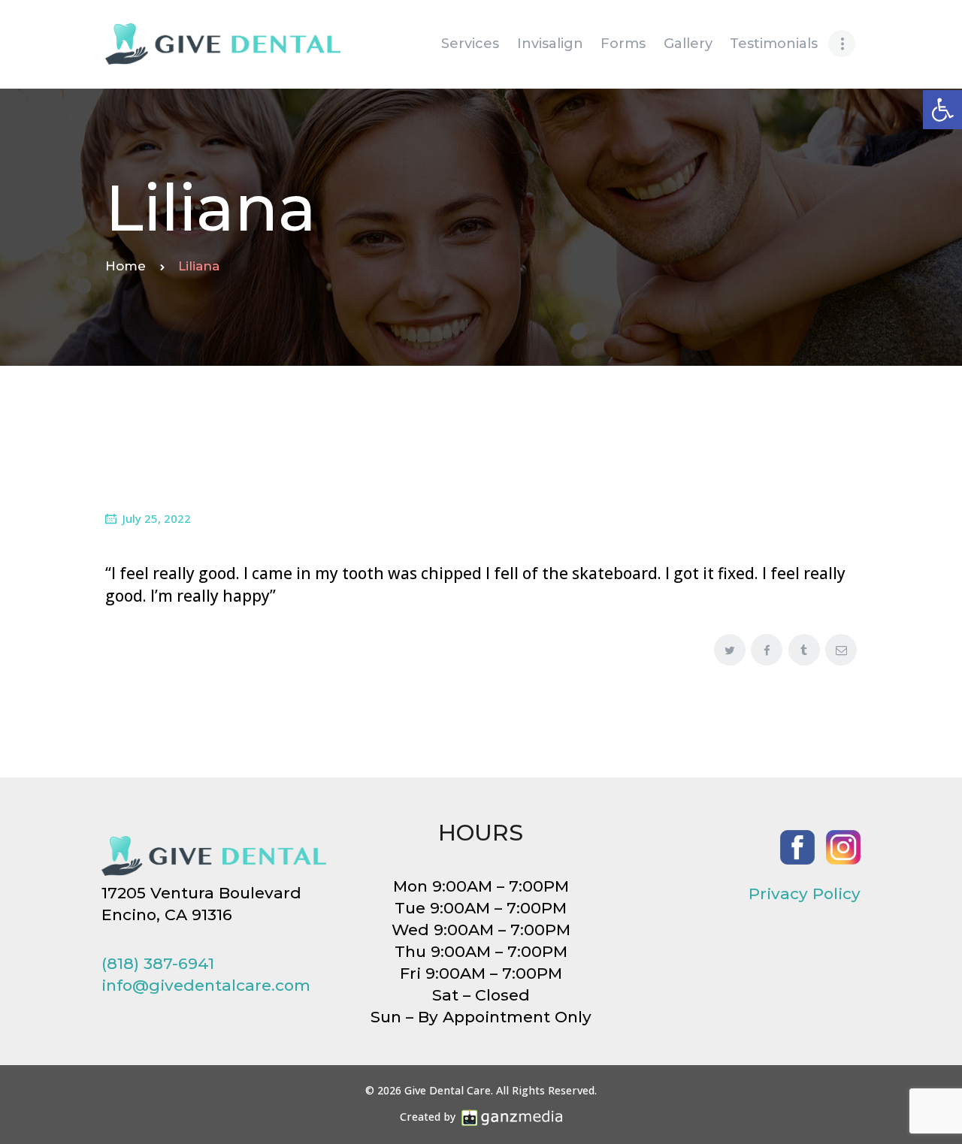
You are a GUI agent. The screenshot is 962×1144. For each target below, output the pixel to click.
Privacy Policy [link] (805, 893)
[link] (942, 109)
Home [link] (125, 265)
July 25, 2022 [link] (157, 518)
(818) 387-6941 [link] (157, 963)
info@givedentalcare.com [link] (205, 985)
